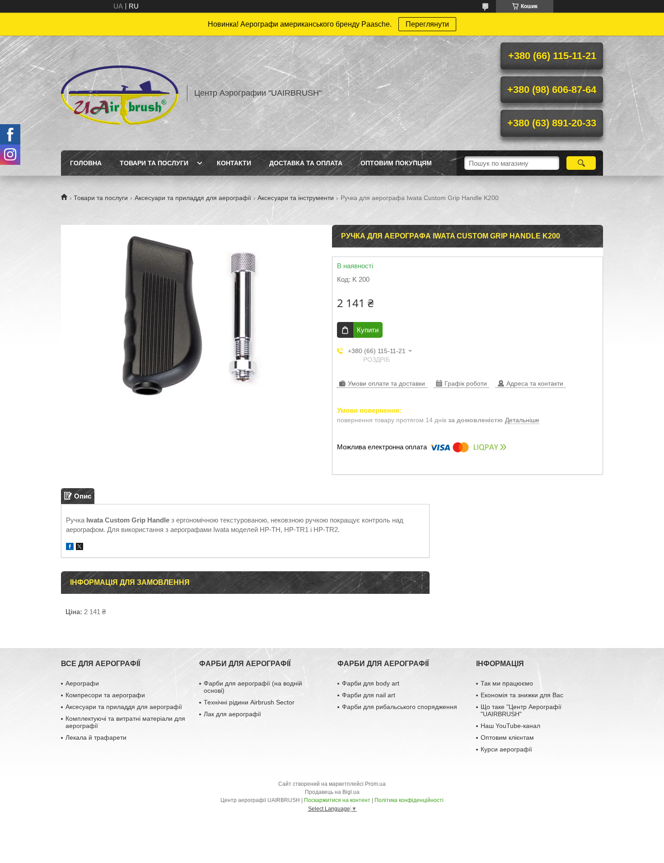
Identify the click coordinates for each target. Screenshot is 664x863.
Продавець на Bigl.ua (332, 792)
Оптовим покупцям (396, 163)
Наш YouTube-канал (510, 725)
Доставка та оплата (305, 163)
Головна (86, 163)
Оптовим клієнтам (507, 737)
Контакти (234, 163)
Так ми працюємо (507, 683)
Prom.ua (375, 784)
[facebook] (70, 547)
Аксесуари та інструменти (295, 197)
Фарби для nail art (368, 695)
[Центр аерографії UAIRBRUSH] (119, 93)
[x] (79, 547)
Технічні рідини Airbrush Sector (249, 702)
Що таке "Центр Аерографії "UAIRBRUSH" (521, 710)
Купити (368, 330)
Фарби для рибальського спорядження (399, 706)
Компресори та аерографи (105, 695)
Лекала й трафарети (95, 737)
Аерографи (82, 683)
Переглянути (427, 24)
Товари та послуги (154, 163)
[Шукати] (581, 163)
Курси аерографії (506, 749)
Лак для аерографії (232, 714)
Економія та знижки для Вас (522, 695)
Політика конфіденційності (409, 800)
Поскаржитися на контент (337, 800)
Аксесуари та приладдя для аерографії (193, 197)
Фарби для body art (370, 683)
